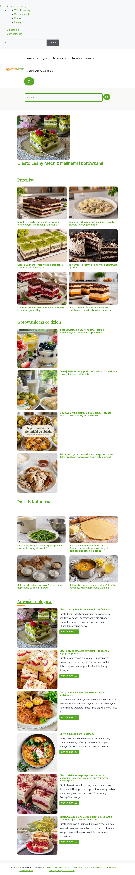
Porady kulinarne (81, 58)
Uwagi (17, 22)
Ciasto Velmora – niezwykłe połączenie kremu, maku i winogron (40, 266)
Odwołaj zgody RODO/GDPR (61, 870)
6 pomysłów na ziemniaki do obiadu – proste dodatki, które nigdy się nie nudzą (85, 414)
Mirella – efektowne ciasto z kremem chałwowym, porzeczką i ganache (38, 223)
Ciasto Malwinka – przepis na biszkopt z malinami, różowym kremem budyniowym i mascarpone (84, 778)
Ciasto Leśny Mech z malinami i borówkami (60, 163)
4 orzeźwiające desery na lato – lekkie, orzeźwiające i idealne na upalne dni (82, 331)
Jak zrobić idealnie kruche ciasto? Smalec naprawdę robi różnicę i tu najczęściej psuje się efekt (89, 548)
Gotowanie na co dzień (40, 71)
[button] (29, 81)
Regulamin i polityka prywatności (88, 867)
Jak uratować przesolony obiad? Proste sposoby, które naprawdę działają (92, 586)
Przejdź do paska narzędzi (14, 6)
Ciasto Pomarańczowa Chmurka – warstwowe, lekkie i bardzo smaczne (90, 309)
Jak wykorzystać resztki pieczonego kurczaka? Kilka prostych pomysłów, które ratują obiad (87, 455)
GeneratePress (26, 870)
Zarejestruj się (14, 34)
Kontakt (58, 867)
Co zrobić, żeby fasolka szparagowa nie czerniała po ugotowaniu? (40, 547)
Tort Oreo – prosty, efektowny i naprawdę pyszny (93, 266)
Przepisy (58, 58)
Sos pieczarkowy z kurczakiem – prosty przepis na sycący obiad (91, 223)
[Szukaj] (106, 97)
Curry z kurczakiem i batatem (76, 733)
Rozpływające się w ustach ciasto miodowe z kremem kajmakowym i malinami (85, 818)
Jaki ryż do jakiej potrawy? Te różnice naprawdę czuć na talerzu (39, 586)
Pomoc (18, 18)
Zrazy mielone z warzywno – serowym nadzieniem (81, 693)
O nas (49, 867)
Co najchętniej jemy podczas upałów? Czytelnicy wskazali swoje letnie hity (88, 372)
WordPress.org (22, 10)
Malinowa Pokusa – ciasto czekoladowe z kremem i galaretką (41, 309)
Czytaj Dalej (69, 632)
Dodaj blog (111, 867)
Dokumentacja (22, 14)
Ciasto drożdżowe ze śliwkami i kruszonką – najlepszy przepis (85, 652)
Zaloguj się (13, 29)
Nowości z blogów (37, 58)
